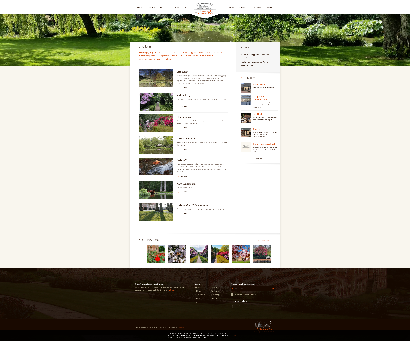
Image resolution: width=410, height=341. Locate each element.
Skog (186, 7)
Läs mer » (204, 337)
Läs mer (259, 159)
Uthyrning (215, 295)
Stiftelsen (140, 7)
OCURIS (181, 327)
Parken (176, 7)
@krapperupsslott (264, 240)
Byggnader (258, 7)
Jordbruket (164, 7)
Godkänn (237, 335)
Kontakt (270, 7)
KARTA (197, 298)
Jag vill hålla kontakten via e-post (245, 294)
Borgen (152, 7)
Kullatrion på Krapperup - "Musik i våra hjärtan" (255, 56)
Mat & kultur (200, 295)
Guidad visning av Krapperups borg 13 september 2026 (255, 63)
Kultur (231, 7)
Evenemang (243, 7)
